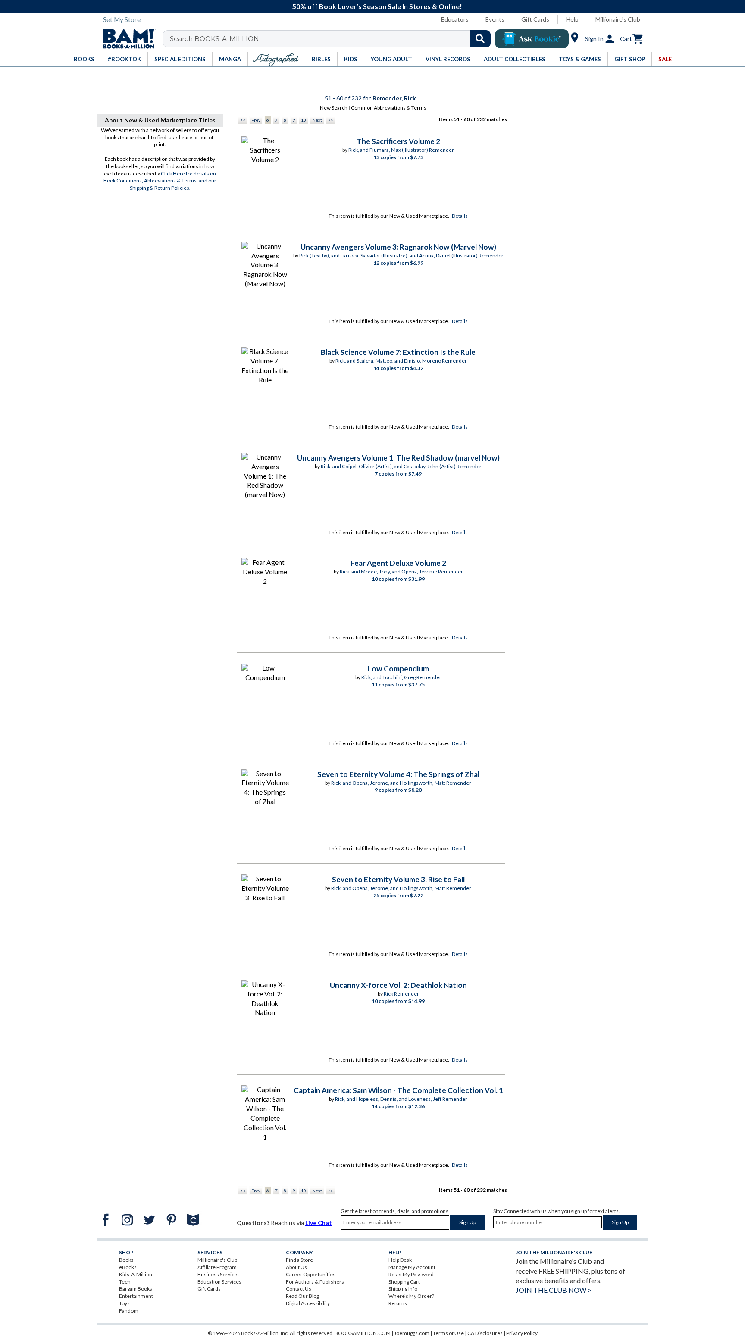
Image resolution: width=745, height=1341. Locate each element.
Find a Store (299, 1259)
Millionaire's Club (617, 19)
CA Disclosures (485, 1333)
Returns (397, 1303)
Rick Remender (401, 993)
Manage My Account (411, 1267)
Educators (455, 19)
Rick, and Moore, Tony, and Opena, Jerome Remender (401, 571)
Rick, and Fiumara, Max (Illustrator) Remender (401, 150)
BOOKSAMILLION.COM (363, 1333)
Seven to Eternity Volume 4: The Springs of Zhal (398, 774)
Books (126, 1259)
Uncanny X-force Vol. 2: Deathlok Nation (398, 985)
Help (572, 19)
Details (460, 216)
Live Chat (318, 1222)
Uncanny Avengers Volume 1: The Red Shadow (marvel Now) (398, 457)
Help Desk (400, 1259)
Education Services (219, 1281)
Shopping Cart (404, 1281)
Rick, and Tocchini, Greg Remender (401, 677)
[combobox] (332, 39)
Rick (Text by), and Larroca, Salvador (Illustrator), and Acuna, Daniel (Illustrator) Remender (401, 255)
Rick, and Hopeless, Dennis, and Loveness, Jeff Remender (401, 1099)
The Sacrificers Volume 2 (398, 141)
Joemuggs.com (411, 1333)
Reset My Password (411, 1274)
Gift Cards (535, 19)
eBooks (128, 1267)
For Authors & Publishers (315, 1281)
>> (330, 119)
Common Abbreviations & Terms (388, 107)
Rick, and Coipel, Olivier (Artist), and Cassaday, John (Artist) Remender (401, 466)
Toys (124, 1303)
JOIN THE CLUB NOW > (554, 1290)
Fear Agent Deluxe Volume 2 (398, 562)
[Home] (126, 39)
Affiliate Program (217, 1267)
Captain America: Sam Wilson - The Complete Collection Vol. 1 (398, 1090)
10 (303, 119)
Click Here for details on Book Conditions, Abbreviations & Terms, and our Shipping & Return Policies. (159, 180)
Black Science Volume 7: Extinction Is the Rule (398, 352)
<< (242, 119)
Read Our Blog (302, 1296)
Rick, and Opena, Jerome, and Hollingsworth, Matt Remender (401, 783)
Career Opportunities (310, 1274)
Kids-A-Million (135, 1274)
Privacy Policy (522, 1333)
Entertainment (136, 1296)
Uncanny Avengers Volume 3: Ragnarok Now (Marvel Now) (398, 246)
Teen (125, 1281)
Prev (255, 119)
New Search (333, 107)
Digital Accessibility (308, 1303)
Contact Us (298, 1288)
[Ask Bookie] (532, 38)
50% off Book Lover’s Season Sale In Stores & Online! (377, 6)
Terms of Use (448, 1333)
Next (317, 119)
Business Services (218, 1274)
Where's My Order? (411, 1296)
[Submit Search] (480, 38)
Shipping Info (402, 1288)
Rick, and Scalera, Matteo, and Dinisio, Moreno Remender (401, 360)
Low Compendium (398, 668)
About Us (296, 1267)
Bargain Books (135, 1288)
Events (494, 19)
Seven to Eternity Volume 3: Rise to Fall (398, 879)
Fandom (128, 1310)
